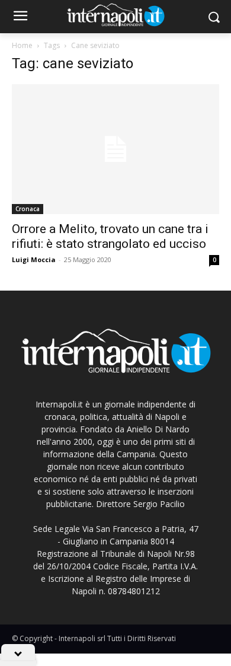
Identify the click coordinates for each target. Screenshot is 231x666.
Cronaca (27, 209)
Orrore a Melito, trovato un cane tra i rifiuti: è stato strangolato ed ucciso (110, 236)
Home (22, 45)
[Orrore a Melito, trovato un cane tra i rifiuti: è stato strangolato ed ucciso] (115, 149)
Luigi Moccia (34, 259)
